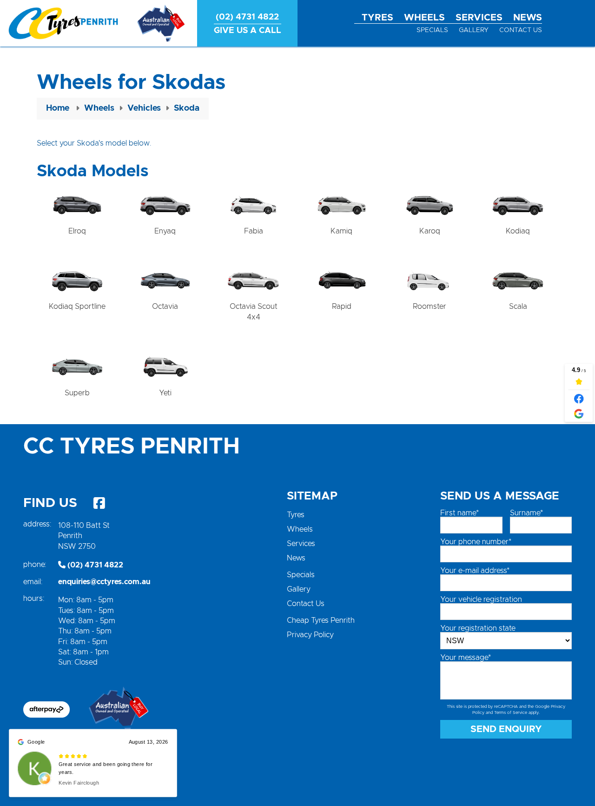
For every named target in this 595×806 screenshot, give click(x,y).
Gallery (474, 30)
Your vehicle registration (481, 599)
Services (479, 17)
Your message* (465, 657)
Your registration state (478, 628)
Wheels (424, 17)
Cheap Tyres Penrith (321, 620)
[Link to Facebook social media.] (99, 503)
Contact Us (520, 30)
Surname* (526, 513)
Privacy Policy (310, 635)
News (527, 17)
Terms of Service (510, 713)
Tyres (377, 17)
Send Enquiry (506, 729)
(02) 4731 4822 (94, 565)
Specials (432, 30)
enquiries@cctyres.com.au (104, 582)
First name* (459, 513)
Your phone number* (475, 542)
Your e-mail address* (474, 570)
